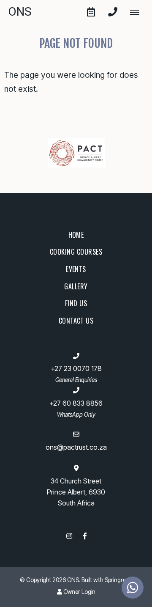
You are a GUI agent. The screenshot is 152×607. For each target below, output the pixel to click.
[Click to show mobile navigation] (138, 12)
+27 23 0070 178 (76, 369)
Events (76, 269)
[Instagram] (69, 535)
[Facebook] (85, 535)
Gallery (75, 286)
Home (76, 235)
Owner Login (78, 591)
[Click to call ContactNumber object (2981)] (113, 12)
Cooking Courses (76, 252)
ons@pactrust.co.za (76, 447)
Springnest (118, 580)
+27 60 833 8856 (76, 403)
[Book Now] (91, 12)
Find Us (76, 303)
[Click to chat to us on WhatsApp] (133, 588)
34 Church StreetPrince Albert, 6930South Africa (76, 492)
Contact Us (76, 321)
